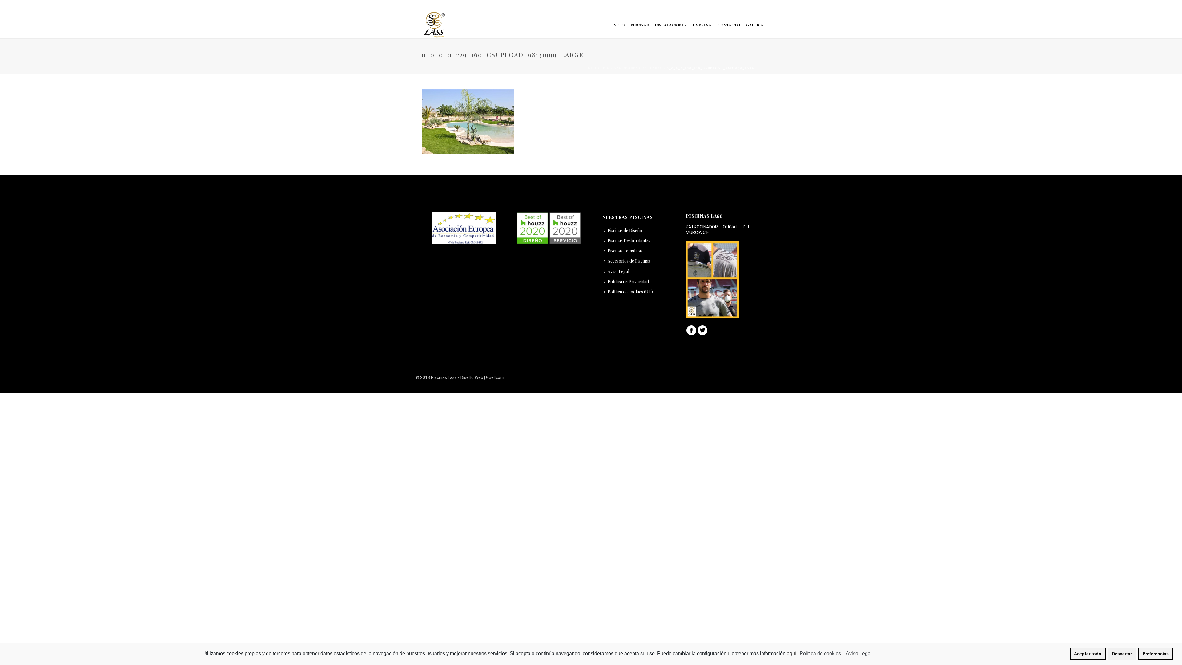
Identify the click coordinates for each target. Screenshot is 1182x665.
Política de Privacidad (628, 281)
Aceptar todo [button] (1087, 653)
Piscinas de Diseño (625, 230)
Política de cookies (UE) (630, 292)
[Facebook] (691, 330)
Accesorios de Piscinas (629, 261)
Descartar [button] (1122, 653)
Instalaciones (671, 24)
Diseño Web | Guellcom (482, 377)
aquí (792, 653)
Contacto (729, 24)
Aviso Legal (618, 271)
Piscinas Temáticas (625, 251)
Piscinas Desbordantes (629, 241)
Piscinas (640, 24)
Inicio (618, 24)
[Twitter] (702, 330)
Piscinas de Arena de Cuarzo (633, 68)
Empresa (702, 24)
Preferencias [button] (1156, 653)
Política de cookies (820, 653)
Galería (754, 24)
